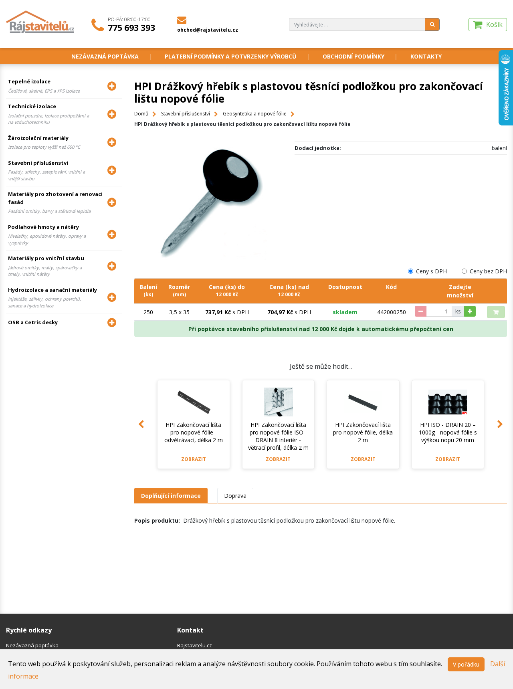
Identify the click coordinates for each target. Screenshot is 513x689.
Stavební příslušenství (185, 113)
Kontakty (426, 56)
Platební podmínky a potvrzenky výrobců (231, 56)
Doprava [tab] (235, 495)
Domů (141, 113)
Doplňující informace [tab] (171, 495)
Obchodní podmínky (353, 56)
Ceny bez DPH (488, 271)
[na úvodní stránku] (40, 21)
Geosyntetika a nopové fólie (255, 113)
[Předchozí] (141, 424)
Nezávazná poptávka (105, 56)
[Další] (500, 424)
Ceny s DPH (431, 271)
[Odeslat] (432, 24)
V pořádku (466, 664)
